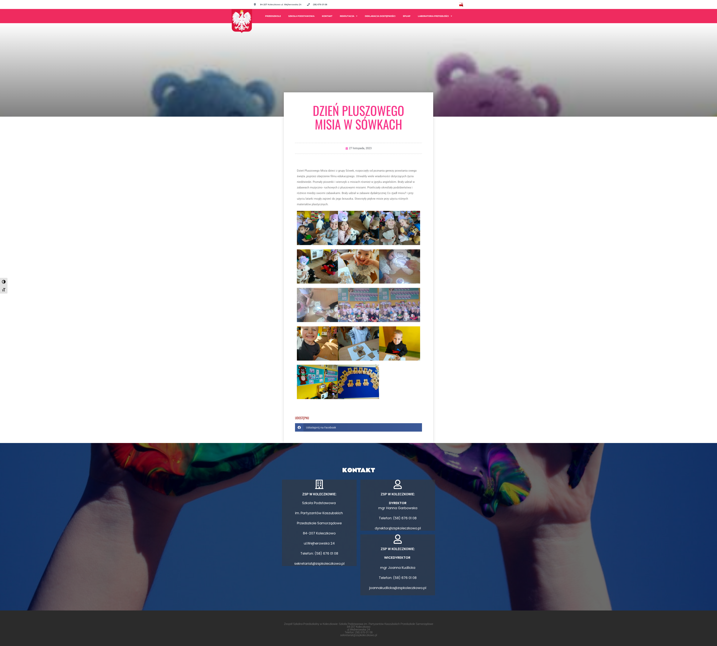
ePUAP (406, 16)
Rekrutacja (347, 16)
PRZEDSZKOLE (273, 16)
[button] (358, 427)
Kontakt (327, 16)
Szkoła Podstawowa (301, 16)
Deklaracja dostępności (380, 16)
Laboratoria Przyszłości (433, 16)
